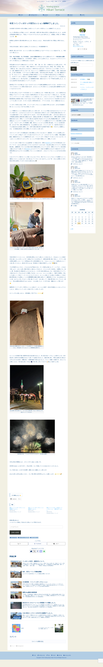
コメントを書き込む (38, 641)
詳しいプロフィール (78, 46)
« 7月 (72, 228)
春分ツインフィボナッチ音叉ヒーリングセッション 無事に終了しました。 (54, 509)
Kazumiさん (48, 142)
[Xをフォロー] (34, 551)
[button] (56, 543)
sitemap (60, 655)
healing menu (42, 655)
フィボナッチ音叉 (34, 537)
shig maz (82, 35)
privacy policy (68, 655)
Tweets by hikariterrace (76, 133)
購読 (73, 68)
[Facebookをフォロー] (37, 551)
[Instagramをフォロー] (40, 551)
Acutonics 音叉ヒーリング (24, 537)
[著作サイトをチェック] (31, 551)
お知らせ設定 (15, 532)
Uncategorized (14, 537)
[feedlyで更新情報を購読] (44, 551)
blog (48, 655)
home (34, 655)
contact (54, 655)
